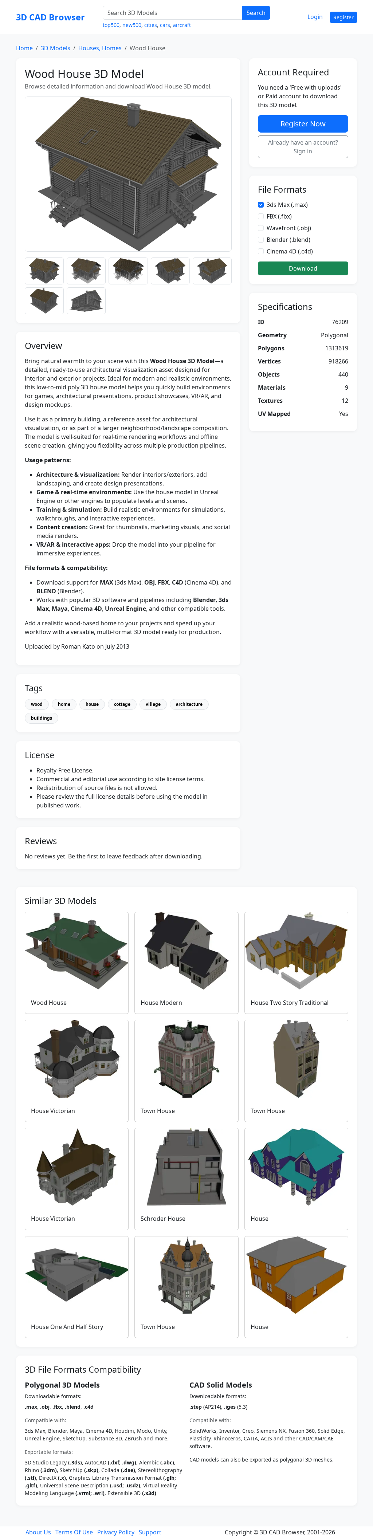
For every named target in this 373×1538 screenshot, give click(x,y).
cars (165, 24)
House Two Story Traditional (290, 1003)
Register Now (303, 124)
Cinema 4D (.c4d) (290, 251)
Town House (158, 1111)
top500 (111, 24)
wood (37, 704)
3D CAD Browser (50, 17)
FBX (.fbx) (279, 216)
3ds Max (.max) (287, 205)
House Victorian (53, 1111)
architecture (189, 704)
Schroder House (163, 1219)
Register (343, 17)
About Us (38, 1532)
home (64, 704)
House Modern (161, 1003)
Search (256, 13)
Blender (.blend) (288, 240)
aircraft (182, 24)
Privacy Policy (115, 1532)
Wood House (49, 1003)
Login (315, 17)
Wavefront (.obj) (289, 228)
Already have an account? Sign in (303, 146)
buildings (41, 718)
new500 (131, 24)
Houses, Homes (100, 48)
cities (150, 24)
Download (303, 268)
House (259, 1219)
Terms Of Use (74, 1532)
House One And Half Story (67, 1327)
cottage (122, 704)
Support (150, 1532)
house (92, 704)
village (153, 704)
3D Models (55, 48)
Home (24, 48)
